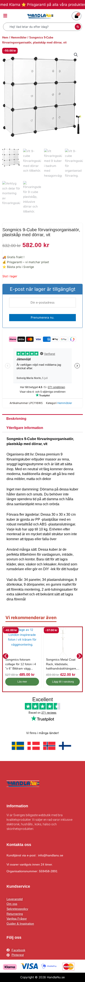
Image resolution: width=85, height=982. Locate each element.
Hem (5, 37)
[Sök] (78, 27)
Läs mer (22, 681)
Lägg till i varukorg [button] (63, 681)
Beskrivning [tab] (16, 418)
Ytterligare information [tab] (24, 428)
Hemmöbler (19, 37)
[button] (76, 55)
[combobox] (39, 27)
